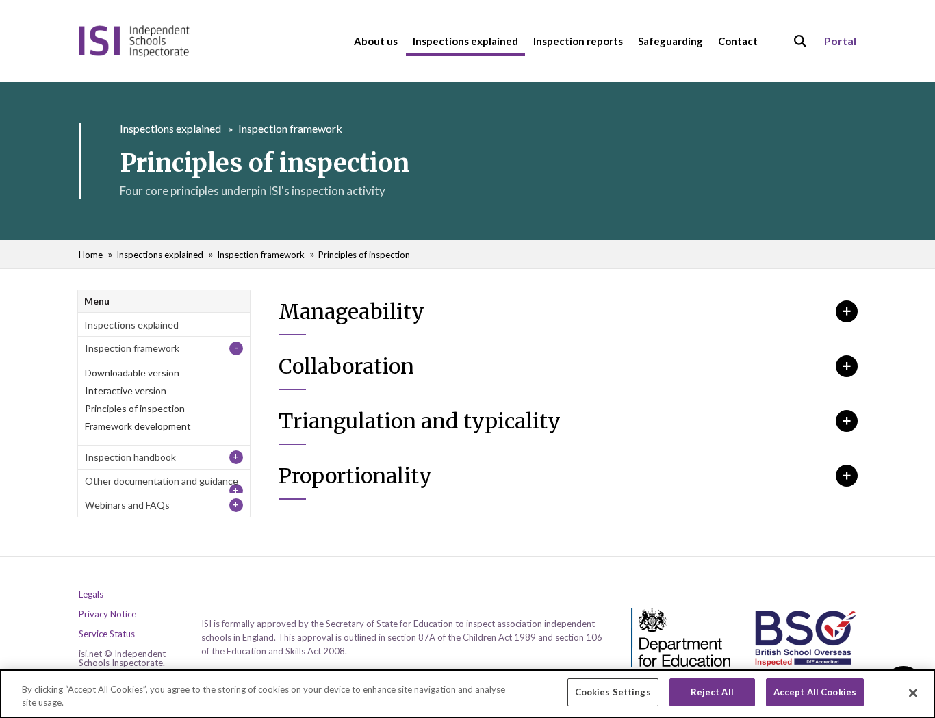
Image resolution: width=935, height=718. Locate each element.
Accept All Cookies (814, 692)
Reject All (712, 692)
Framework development (138, 426)
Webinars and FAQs (127, 505)
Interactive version (125, 390)
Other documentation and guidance (161, 481)
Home (91, 254)
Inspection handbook (130, 457)
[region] (467, 693)
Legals (91, 594)
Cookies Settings (613, 692)
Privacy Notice (107, 614)
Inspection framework (290, 128)
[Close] (913, 693)
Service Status (107, 634)
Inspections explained (170, 128)
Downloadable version (132, 373)
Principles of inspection (364, 254)
